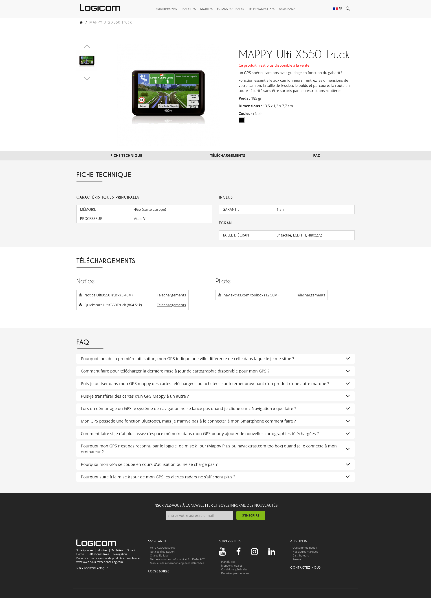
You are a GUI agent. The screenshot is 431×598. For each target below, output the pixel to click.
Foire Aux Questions (162, 547)
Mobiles (102, 550)
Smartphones (84, 550)
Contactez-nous (305, 568)
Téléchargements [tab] (227, 155)
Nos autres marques (305, 551)
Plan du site (228, 561)
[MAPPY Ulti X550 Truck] (86, 60)
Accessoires (158, 571)
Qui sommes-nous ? (304, 547)
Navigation (120, 554)
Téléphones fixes (98, 554)
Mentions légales (231, 565)
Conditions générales (234, 569)
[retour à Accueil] (81, 22)
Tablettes (117, 550)
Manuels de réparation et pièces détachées (177, 563)
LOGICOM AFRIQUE (96, 568)
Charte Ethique (159, 555)
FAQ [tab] (317, 155)
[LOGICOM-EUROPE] (100, 7)
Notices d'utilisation (162, 551)
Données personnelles (235, 573)
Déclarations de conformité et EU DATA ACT (177, 559)
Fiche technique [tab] (126, 155)
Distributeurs (300, 555)
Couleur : (250, 113)
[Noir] (241, 120)
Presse (296, 559)
